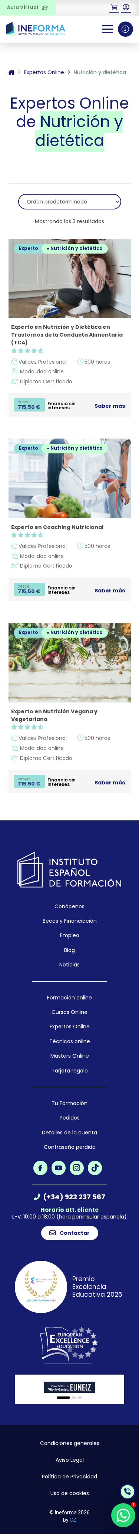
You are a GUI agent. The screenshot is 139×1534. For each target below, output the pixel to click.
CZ (73, 1520)
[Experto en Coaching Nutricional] (70, 478)
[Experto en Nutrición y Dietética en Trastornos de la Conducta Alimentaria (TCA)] (70, 278)
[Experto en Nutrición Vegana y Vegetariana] (70, 662)
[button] (114, 7)
